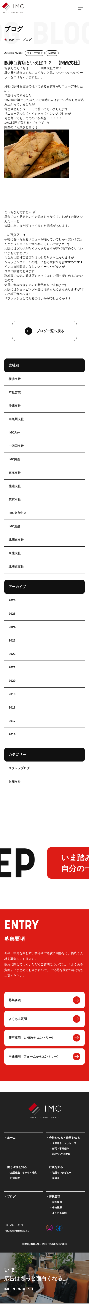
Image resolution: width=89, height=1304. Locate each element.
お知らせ (15, 781)
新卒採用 (57, 1202)
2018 (12, 707)
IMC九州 (14, 432)
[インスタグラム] (49, 1227)
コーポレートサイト (15, 1225)
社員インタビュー (61, 1172)
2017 (12, 721)
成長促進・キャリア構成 (23, 1172)
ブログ (11, 1196)
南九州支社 (16, 419)
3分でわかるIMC (61, 1154)
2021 (12, 667)
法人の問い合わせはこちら (18, 1231)
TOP (11, 39)
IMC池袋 (14, 526)
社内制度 (15, 1178)
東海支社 (15, 472)
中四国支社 (16, 446)
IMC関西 (52, 53)
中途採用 (57, 1207)
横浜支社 (15, 379)
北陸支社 (15, 486)
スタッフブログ (34, 53)
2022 (12, 654)
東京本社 (15, 499)
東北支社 (15, 553)
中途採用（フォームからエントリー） (34, 1056)
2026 (12, 600)
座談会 (55, 1178)
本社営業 (15, 392)
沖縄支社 (15, 405)
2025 (12, 613)
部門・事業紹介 (60, 1148)
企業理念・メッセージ (64, 1143)
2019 (12, 694)
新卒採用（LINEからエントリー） (32, 1037)
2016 (12, 734)
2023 (12, 640)
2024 (12, 627)
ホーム (11, 1137)
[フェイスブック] (59, 1227)
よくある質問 (18, 1019)
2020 (12, 680)
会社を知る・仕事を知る (64, 1137)
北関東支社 (16, 539)
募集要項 (15, 1000)
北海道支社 (16, 566)
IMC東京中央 (17, 513)
